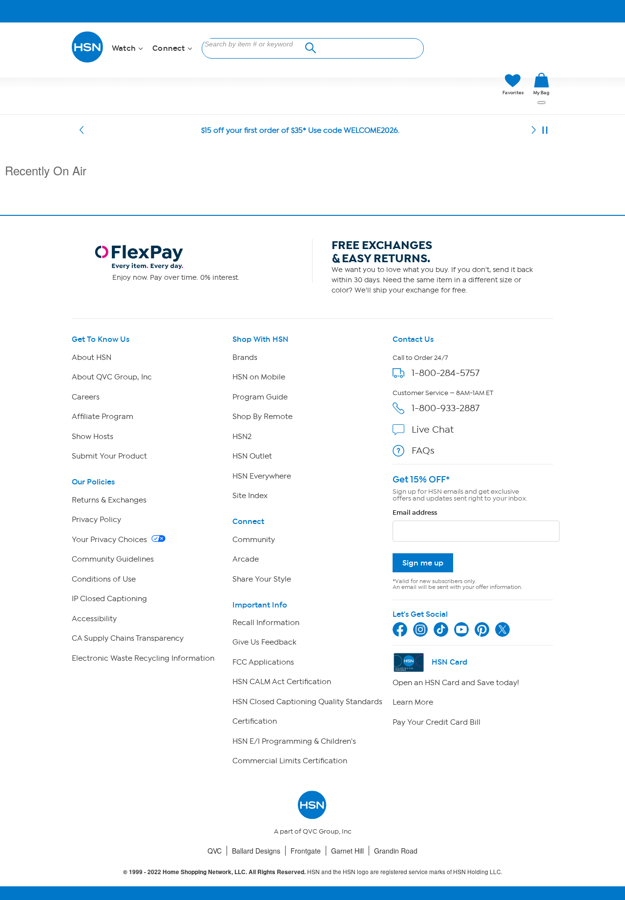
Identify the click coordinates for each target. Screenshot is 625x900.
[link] (541, 84)
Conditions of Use (104, 579)
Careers (86, 397)
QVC (215, 851)
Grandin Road (395, 851)
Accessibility (94, 618)
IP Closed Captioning (109, 598)
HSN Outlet (252, 456)
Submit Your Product (109, 456)
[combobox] (256, 44)
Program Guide (260, 397)
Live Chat (433, 429)
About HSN (91, 357)
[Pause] (545, 130)
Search (309, 46)
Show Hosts (92, 436)
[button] (449, 84)
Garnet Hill (347, 851)
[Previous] (81, 130)
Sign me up (422, 562)
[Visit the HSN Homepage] (88, 61)
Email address (415, 512)
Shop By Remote (262, 416)
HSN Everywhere (261, 476)
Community (253, 539)
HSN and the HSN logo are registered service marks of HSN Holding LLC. (312, 872)
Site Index (250, 495)
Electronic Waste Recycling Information (143, 658)
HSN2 (241, 436)
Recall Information (265, 622)
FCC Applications (263, 662)
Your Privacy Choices (110, 539)
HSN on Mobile (258, 377)
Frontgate (306, 851)
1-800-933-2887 (445, 408)
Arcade (245, 559)
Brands (244, 357)
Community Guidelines (113, 559)
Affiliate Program (102, 416)
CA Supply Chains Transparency (128, 638)
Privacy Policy (96, 519)
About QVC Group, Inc (112, 377)
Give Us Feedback (264, 642)
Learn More (413, 702)
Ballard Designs (256, 851)
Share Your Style (261, 579)
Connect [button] (169, 48)
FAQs (423, 450)
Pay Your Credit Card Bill (436, 722)
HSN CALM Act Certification (281, 681)
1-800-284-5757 (445, 372)
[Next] (534, 130)
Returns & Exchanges (109, 500)
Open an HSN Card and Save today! (456, 682)
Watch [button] (125, 48)
